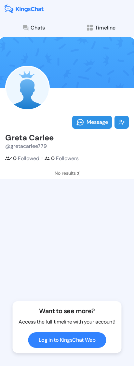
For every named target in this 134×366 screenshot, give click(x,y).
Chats (38, 27)
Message (97, 122)
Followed (26, 158)
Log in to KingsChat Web (67, 339)
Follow (121, 122)
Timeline (105, 27)
